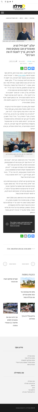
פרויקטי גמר (31, 390)
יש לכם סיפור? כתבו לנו (28, 392)
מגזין (33, 388)
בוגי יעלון (20, 249)
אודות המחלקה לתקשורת (28, 360)
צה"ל (8, 249)
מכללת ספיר (14, 249)
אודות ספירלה (31, 356)
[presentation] (19, 31)
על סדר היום (23, 63)
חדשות (21, 18)
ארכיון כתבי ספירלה (29, 383)
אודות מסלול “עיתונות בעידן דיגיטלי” (25, 362)
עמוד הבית (32, 18)
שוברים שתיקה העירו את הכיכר (11, 280)
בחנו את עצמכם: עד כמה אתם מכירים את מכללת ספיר (28, 295)
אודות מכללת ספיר (30, 358)
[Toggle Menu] (2, 12)
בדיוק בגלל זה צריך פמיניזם (28, 317)
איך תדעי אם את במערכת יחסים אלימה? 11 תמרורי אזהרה (11, 321)
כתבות (26, 18)
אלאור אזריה (22, 75)
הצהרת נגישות (31, 365)
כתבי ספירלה (31, 381)
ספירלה (29, 61)
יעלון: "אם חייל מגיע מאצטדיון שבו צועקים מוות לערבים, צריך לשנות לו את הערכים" (20, 50)
